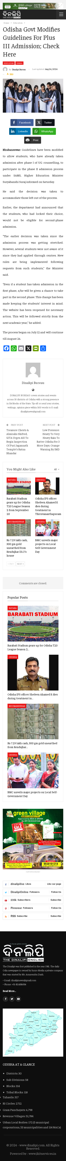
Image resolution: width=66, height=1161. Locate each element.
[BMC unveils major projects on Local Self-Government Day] (47, 527)
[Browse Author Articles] (33, 370)
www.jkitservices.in (42, 1153)
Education (9, 63)
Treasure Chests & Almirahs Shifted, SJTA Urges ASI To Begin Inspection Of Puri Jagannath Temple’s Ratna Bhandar (17, 441)
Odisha (19, 63)
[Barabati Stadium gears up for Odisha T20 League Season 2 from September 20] (19, 485)
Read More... (9, 990)
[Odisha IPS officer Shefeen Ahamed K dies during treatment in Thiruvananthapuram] (47, 485)
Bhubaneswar (16, 521)
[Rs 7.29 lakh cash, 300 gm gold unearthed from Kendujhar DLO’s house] (19, 527)
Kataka (12, 479)
